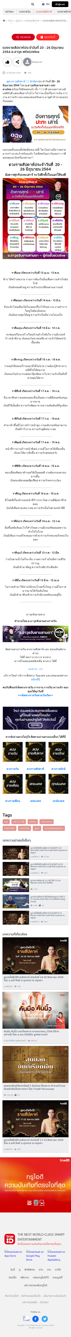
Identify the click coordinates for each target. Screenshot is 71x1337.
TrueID (9, 4)
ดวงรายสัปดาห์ (44, 11)
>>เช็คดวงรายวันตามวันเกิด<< (35, 695)
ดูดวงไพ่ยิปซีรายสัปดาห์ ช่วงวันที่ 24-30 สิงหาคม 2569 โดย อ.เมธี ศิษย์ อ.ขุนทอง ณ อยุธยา (33, 979)
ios (41, 669)
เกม (49, 1269)
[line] (26, 1319)
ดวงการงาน (46, 821)
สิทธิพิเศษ (29, 1269)
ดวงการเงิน (9, 828)
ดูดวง (18, 21)
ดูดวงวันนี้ (49, 37)
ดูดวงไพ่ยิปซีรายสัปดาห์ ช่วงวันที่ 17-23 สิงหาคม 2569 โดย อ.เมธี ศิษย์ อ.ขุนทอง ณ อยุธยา (33, 1141)
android (32, 669)
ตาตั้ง (58, 1269)
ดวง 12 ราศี (18, 821)
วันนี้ (12, 1269)
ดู (19, 1269)
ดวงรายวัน (25, 11)
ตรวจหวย (25, 37)
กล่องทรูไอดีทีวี (41, 1277)
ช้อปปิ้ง (13, 1277)
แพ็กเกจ (24, 1277)
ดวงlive (32, 821)
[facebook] (35, 1319)
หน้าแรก (9, 11)
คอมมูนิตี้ (57, 1277)
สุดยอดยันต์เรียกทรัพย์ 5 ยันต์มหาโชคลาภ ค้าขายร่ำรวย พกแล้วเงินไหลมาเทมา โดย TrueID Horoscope (34, 1087)
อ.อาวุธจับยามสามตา (53, 828)
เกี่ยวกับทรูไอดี (11, 1296)
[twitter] (44, 1319)
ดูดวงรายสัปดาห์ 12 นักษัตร (22, 81)
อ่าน (10, 21)
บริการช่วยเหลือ (29, 1302)
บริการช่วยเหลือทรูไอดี (35, 1285)
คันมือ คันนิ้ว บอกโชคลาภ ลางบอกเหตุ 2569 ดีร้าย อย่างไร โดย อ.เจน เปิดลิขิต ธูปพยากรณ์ (31, 1033)
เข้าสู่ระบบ (60, 4)
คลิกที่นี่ (35, 679)
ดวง (6, 821)
